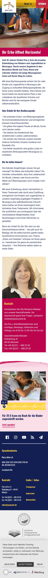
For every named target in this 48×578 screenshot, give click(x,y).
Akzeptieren (25, 564)
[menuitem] (7, 437)
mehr (40, 564)
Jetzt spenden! (8, 424)
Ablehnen (9, 564)
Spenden (42, 3)
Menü (26, 3)
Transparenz (30, 486)
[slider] (4, 406)
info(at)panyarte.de (9, 504)
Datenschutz (30, 499)
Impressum (30, 493)
